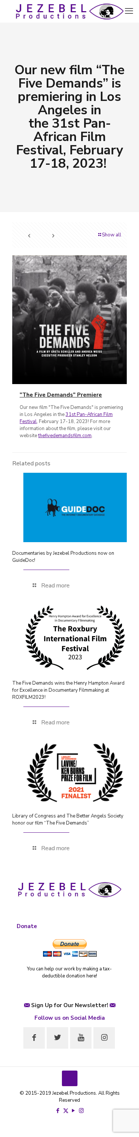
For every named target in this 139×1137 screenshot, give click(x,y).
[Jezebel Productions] (69, 11)
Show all (111, 235)
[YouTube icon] (73, 1110)
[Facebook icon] (58, 1110)
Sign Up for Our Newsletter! (70, 1005)
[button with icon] (34, 1038)
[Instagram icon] (81, 1110)
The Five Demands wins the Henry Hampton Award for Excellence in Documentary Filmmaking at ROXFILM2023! (68, 690)
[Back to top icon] (69, 1078)
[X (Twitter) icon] (66, 1110)
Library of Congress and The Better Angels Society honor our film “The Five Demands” (67, 819)
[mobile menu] (129, 11)
